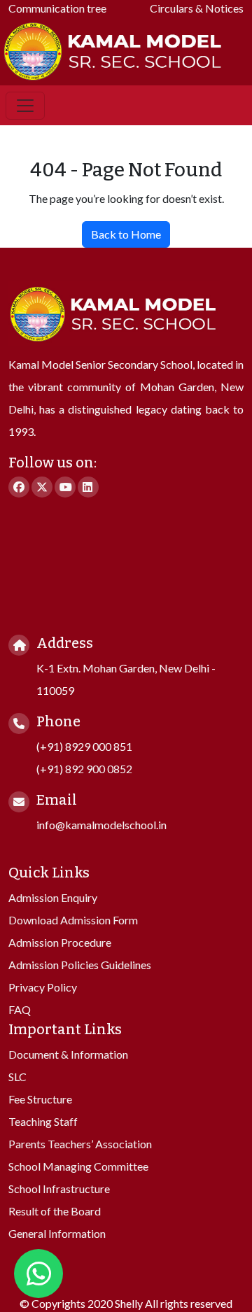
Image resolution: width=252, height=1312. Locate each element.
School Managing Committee (78, 1166)
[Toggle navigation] (25, 106)
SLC (17, 1076)
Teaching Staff (43, 1121)
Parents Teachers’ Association (80, 1143)
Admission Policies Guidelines (79, 964)
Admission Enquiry (52, 897)
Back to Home (126, 234)
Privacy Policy (42, 987)
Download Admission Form (73, 919)
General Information (57, 1233)
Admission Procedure (59, 942)
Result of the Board (54, 1211)
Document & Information (68, 1054)
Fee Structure (40, 1099)
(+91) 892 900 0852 (84, 768)
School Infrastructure (59, 1188)
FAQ (19, 1009)
